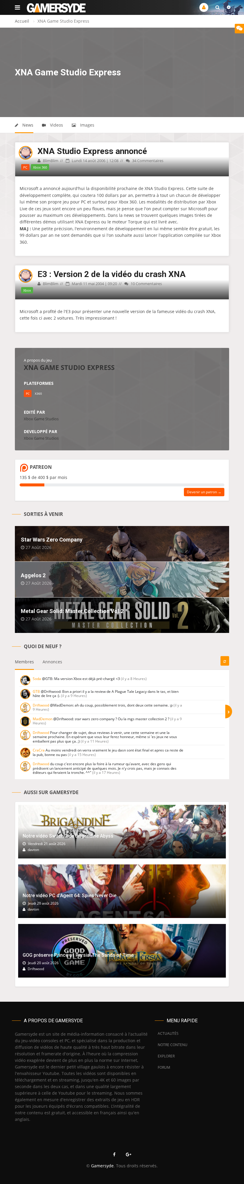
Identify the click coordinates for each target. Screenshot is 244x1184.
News (27, 125)
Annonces (52, 662)
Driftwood (41, 705)
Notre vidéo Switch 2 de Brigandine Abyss (68, 836)
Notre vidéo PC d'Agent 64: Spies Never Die (69, 895)
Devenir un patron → (204, 491)
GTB (36, 691)
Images (86, 125)
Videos (56, 125)
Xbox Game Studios (41, 418)
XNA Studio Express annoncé (92, 151)
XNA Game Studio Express (69, 367)
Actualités (168, 1033)
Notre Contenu (171, 1044)
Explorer (166, 1056)
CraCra (39, 750)
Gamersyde (102, 1166)
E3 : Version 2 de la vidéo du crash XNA (111, 274)
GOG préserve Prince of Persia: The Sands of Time (78, 955)
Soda (37, 678)
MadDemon (42, 718)
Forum (164, 1067)
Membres (24, 662)
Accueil (22, 21)
